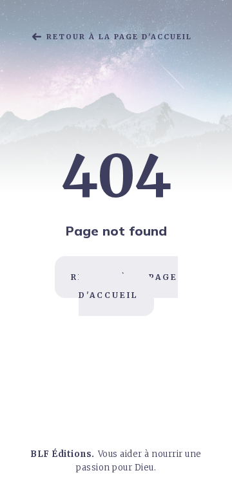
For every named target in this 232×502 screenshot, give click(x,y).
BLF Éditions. (62, 454)
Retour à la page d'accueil (119, 36)
